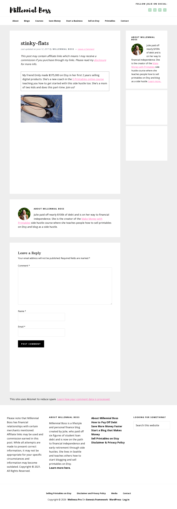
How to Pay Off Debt (104, 422)
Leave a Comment (86, 49)
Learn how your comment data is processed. (83, 399)
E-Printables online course (88, 79)
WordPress (115, 499)
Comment (24, 265)
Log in (126, 499)
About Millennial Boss (104, 418)
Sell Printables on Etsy (105, 438)
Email (21, 326)
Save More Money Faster (106, 426)
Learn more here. (60, 467)
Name (22, 311)
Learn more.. (154, 81)
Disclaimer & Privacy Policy (108, 442)
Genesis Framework (97, 499)
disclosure (100, 60)
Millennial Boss (30, 8)
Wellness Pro (75, 499)
